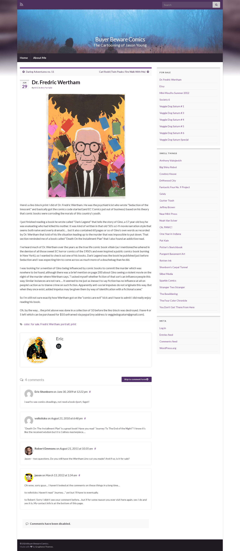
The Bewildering (169, 293)
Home (24, 57)
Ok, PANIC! (166, 227)
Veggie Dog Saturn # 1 (172, 106)
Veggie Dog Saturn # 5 (172, 126)
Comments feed (168, 341)
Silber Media (166, 273)
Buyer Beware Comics (120, 39)
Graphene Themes (44, 546)
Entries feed (166, 334)
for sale (35, 324)
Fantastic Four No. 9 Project (175, 187)
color (27, 324)
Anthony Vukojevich (171, 160)
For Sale (48, 87)
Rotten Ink (165, 260)
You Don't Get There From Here (177, 307)
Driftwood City (168, 180)
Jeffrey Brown (167, 207)
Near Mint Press (168, 213)
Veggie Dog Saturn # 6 (172, 132)
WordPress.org (168, 348)
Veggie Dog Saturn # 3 (172, 112)
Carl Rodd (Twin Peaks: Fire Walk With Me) (122, 71)
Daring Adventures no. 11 (40, 71)
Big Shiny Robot (168, 167)
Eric (36, 87)
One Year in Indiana (170, 233)
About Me (39, 57)
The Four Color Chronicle (173, 300)
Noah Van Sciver (168, 220)
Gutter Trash (167, 200)
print (73, 324)
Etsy (162, 86)
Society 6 (165, 99)
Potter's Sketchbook (171, 247)
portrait (65, 324)
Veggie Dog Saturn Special (174, 139)
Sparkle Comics (168, 280)
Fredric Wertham (50, 324)
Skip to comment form (135, 379)
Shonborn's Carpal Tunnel (174, 267)
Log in (163, 328)
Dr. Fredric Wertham (170, 79)
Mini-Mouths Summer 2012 (174, 92)
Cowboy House (168, 173)
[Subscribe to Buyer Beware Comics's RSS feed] (21, 3)
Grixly (163, 193)
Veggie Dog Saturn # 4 (172, 119)
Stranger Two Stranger (172, 287)
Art (42, 87)
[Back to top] (232, 543)
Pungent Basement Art (172, 253)
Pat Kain (164, 240)
